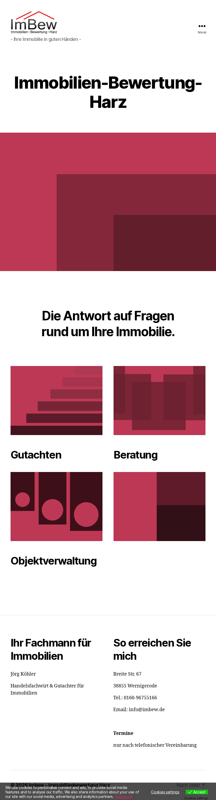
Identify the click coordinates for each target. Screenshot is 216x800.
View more (124, 796)
